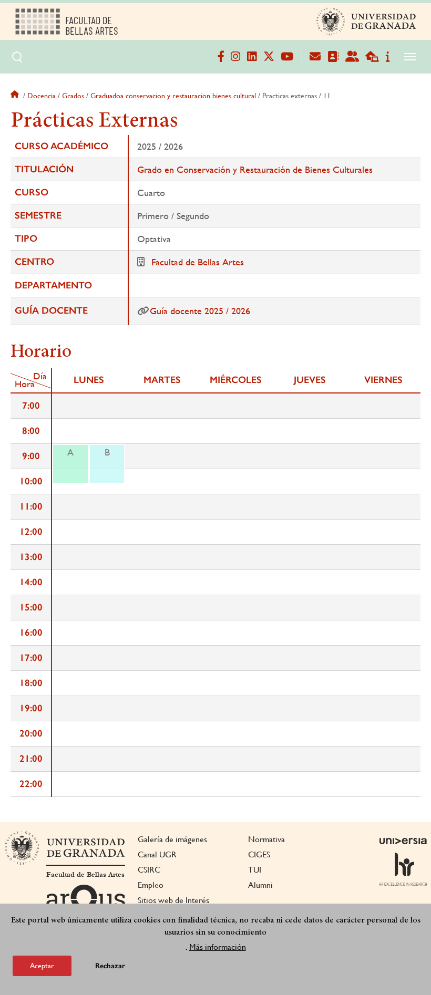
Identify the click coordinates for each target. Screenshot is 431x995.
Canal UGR (157, 854)
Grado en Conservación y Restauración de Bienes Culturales (255, 169)
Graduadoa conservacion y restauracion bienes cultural (173, 95)
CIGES (259, 854)
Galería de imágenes (172, 839)
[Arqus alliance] (85, 901)
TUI (254, 870)
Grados (73, 95)
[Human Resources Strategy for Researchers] (403, 869)
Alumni (260, 885)
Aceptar (42, 965)
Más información (217, 947)
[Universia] (403, 841)
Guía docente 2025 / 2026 (200, 310)
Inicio (16, 95)
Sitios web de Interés (173, 900)
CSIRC (149, 870)
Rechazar (110, 965)
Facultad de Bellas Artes (197, 261)
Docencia (41, 95)
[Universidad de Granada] (366, 21)
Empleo (150, 885)
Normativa (266, 839)
